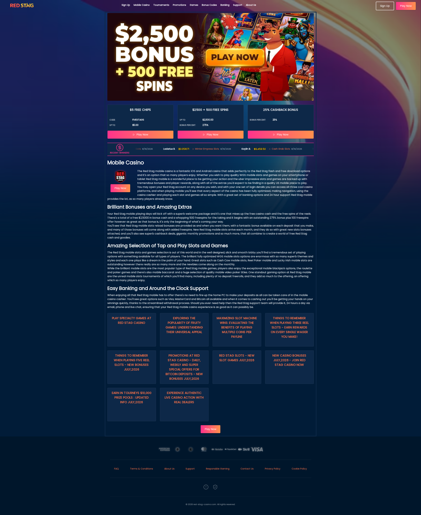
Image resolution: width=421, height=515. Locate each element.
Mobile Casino (142, 5)
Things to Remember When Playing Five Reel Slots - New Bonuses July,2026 (132, 362)
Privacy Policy (272, 468)
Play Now (406, 6)
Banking (225, 5)
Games (194, 5)
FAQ (116, 468)
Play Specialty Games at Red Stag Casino (131, 320)
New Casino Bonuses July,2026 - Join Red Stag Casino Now (289, 360)
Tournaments (161, 5)
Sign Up (126, 5)
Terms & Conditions (141, 468)
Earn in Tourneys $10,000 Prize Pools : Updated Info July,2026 (132, 397)
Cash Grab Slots (271, 148)
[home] (60, 9)
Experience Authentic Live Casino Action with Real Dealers (184, 397)
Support (237, 5)
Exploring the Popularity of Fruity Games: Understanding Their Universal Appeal (184, 325)
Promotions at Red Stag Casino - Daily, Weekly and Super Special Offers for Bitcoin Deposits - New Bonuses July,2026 (184, 367)
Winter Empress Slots (197, 148)
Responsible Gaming (217, 468)
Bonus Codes (209, 5)
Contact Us (247, 468)
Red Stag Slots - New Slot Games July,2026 (236, 357)
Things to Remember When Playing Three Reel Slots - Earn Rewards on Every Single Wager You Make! (289, 327)
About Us (251, 5)
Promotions (179, 5)
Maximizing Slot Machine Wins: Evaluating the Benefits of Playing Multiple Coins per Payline (237, 327)
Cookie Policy (299, 468)
